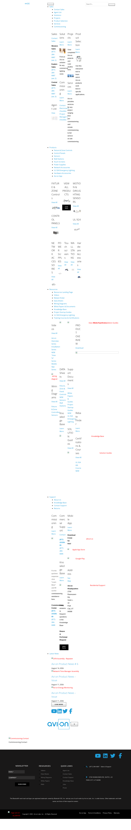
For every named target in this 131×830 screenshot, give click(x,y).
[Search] (112, 5)
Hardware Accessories (62, 173)
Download (79, 348)
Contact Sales (59, 9)
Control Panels (59, 153)
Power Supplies (60, 165)
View (53, 113)
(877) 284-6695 (61, 551)
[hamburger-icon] (50, 4)
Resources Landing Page (63, 292)
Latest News (54, 654)
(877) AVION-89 (54, 613)
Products (52, 147)
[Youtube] (54, 711)
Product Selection (61, 21)
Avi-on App (58, 176)
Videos (56, 295)
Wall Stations (59, 159)
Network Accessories (62, 167)
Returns (57, 508)
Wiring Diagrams (60, 304)
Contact (63, 535)
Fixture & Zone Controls (63, 150)
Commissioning (60, 27)
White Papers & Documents (64, 306)
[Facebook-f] (70, 711)
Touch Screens (59, 162)
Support (52, 497)
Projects (57, 18)
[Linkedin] (59, 711)
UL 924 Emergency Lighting (64, 170)
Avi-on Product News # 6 (64, 664)
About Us (57, 500)
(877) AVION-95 (62, 542)
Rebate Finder (59, 298)
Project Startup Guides (63, 312)
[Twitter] (65, 711)
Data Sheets (58, 301)
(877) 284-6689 (53, 622)
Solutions (57, 15)
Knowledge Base (60, 309)
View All (54, 202)
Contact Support (60, 505)
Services (57, 24)
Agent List (58, 12)
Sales (51, 7)
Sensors (57, 156)
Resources (53, 289)
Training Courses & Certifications (66, 318)
